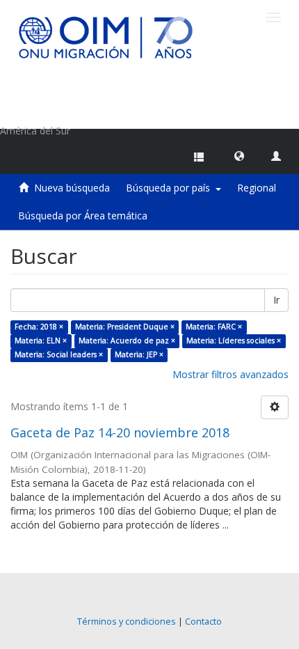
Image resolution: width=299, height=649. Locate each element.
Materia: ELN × (41, 340)
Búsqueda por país (171, 187)
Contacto (203, 621)
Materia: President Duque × (125, 326)
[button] (239, 155)
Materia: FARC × (214, 326)
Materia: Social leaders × (59, 354)
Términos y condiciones (126, 621)
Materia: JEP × (139, 354)
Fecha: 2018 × (39, 326)
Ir (276, 299)
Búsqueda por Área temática (82, 215)
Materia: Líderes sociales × (233, 340)
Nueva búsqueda (72, 187)
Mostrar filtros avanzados (230, 374)
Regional (256, 187)
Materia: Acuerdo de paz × (127, 340)
